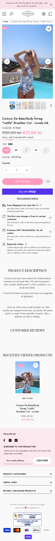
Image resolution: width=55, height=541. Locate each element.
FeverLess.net (22, 504)
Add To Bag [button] (27, 398)
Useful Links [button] (10, 482)
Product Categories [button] (14, 474)
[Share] (48, 28)
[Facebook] (5, 440)
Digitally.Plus (34, 507)
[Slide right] (48, 61)
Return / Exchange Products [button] (19, 490)
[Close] (51, 4)
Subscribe (42, 460)
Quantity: (6, 163)
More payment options (27, 198)
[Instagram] (11, 440)
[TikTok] (17, 440)
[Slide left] (7, 61)
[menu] (4, 14)
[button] (11, 14)
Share (48, 28)
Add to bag (22, 181)
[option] (27, 62)
